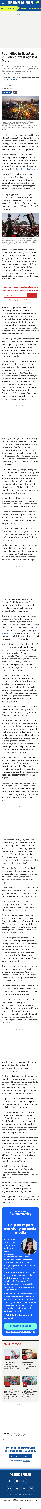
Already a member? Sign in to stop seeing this (20, 1332)
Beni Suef (6, 1440)
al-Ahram (13, 1440)
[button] (37, 2)
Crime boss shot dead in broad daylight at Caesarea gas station (29, 1365)
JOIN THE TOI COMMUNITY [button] (21, 1456)
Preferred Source (12, 79)
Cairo (32, 1438)
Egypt (25, 1434)
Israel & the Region (16, 1434)
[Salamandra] (32, 1500)
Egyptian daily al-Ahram (27, 169)
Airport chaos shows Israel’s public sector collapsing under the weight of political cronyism (11, 1393)
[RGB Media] (16, 1500)
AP (4, 86)
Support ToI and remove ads (31, 8)
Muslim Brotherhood (22, 1436)
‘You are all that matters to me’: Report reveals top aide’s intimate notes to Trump (11, 1366)
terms (30, 300)
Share (8, 92)
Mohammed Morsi (8, 1436)
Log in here (26, 1461)
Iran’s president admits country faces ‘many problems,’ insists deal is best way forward (29, 1392)
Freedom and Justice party (11, 1438)
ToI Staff (11, 86)
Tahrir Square (25, 1438)
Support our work (20, 1326)
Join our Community (8, 8)
